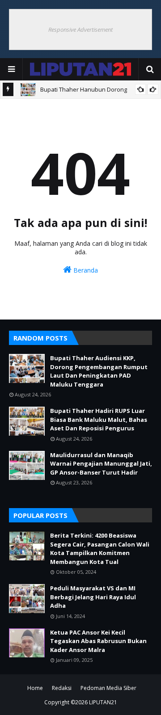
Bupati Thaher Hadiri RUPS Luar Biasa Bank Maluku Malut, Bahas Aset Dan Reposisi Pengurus (98, 419)
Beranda (85, 270)
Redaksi (62, 688)
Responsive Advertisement (80, 29)
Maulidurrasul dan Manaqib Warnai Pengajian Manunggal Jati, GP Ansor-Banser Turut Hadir (101, 463)
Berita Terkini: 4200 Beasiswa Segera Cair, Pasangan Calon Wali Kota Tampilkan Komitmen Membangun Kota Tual (99, 548)
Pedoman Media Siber (108, 688)
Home (35, 688)
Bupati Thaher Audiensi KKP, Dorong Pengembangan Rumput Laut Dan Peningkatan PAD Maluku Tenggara (99, 371)
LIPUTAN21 (103, 702)
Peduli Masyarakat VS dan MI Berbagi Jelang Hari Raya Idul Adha (93, 597)
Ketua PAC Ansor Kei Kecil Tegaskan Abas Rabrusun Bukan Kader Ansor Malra (98, 641)
